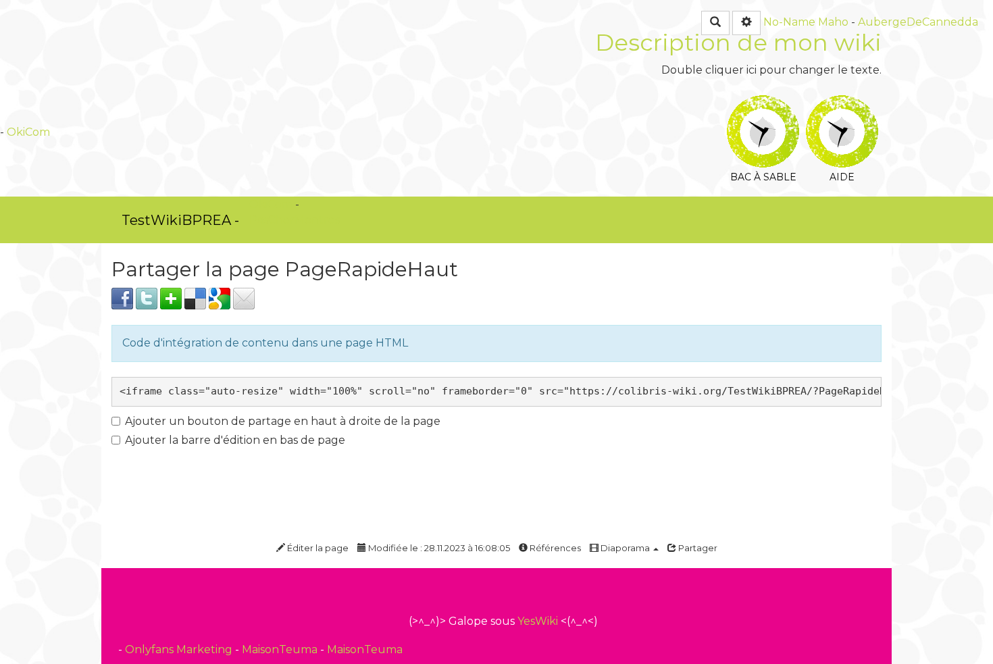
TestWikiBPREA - (180, 220)
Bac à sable (763, 104)
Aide (842, 104)
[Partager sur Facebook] (122, 297)
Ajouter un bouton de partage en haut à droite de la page (282, 421)
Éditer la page (317, 547)
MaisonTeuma (281, 649)
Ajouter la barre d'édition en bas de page (235, 440)
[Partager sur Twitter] (146, 297)
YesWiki (537, 621)
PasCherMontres (294, 219)
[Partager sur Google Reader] (219, 297)
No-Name (789, 22)
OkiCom (28, 132)
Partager (696, 547)
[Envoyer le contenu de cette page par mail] (244, 297)
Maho (833, 22)
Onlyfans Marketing (180, 649)
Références (554, 547)
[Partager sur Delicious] (195, 297)
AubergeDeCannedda (918, 22)
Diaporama (625, 547)
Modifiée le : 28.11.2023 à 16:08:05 (438, 547)
